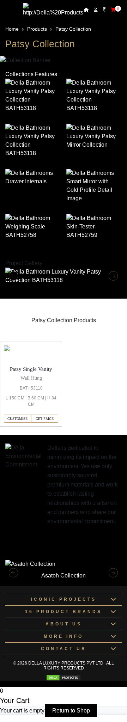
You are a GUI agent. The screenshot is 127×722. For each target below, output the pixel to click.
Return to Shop (71, 711)
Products (37, 29)
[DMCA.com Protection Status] (63, 677)
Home (12, 29)
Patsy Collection (73, 29)
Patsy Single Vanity (31, 369)
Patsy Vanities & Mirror (28, 337)
